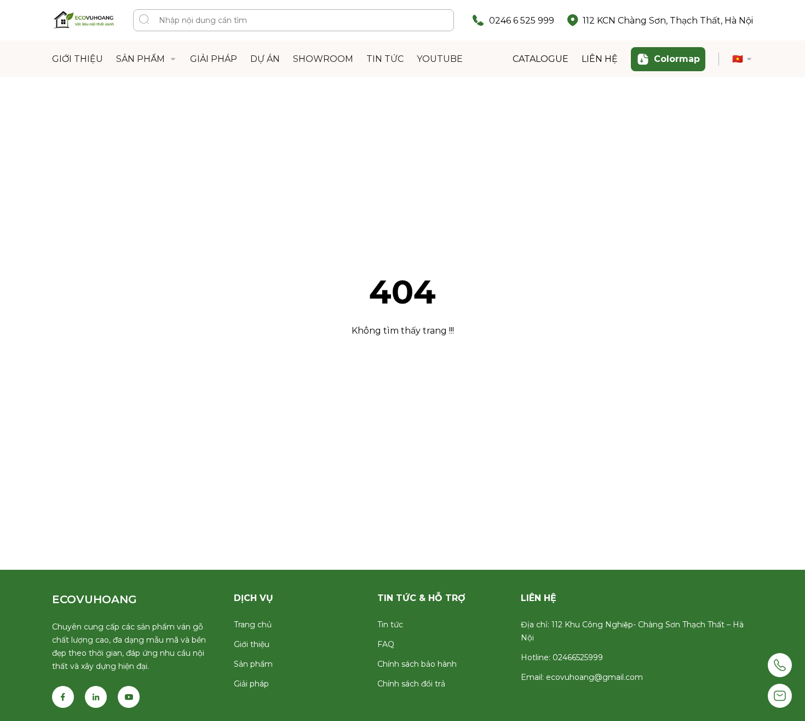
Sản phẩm (253, 664)
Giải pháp (251, 684)
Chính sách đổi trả (411, 684)
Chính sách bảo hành (417, 664)
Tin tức (390, 625)
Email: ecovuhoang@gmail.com (582, 677)
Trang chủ (253, 625)
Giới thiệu (251, 644)
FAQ (385, 644)
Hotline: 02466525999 (562, 657)
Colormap (677, 59)
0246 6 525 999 (521, 20)
